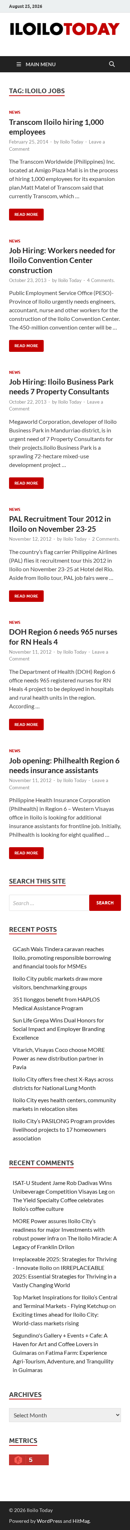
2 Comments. (106, 539)
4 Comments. (101, 280)
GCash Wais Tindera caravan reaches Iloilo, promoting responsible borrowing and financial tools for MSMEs (62, 957)
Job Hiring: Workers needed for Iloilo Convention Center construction (62, 260)
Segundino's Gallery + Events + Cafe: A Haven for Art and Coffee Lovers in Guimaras (60, 1344)
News (14, 112)
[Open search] (112, 64)
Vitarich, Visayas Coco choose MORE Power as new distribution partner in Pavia (59, 1058)
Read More (23, 213)
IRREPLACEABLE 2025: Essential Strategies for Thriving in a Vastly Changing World (64, 1276)
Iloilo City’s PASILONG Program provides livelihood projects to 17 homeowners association (64, 1129)
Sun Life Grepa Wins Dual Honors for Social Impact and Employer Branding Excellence (59, 1029)
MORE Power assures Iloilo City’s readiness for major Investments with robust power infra (59, 1229)
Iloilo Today (71, 142)
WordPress (49, 1521)
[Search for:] (65, 903)
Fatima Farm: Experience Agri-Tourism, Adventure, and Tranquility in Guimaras (63, 1361)
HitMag (81, 1521)
